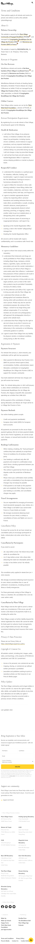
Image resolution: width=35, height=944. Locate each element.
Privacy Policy (20, 938)
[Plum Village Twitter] (10, 907)
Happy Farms (5, 923)
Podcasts (21, 925)
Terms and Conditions (7, 938)
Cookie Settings (25, 941)
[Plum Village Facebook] (2, 907)
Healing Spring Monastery (26, 816)
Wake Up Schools (6, 920)
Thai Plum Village (6, 871)
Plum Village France (7, 816)
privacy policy (12, 776)
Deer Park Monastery (25, 855)
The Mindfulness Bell (25, 920)
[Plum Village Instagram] (6, 907)
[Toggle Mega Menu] (31, 940)
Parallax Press (22, 918)
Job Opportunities (6, 929)
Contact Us (15, 941)
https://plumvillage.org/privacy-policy (13, 644)
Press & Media (5, 941)
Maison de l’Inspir (6, 827)
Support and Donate (8, 800)
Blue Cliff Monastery (7, 855)
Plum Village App (24, 923)
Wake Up (3, 918)
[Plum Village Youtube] (13, 907)
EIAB (2, 840)
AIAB (20, 827)
